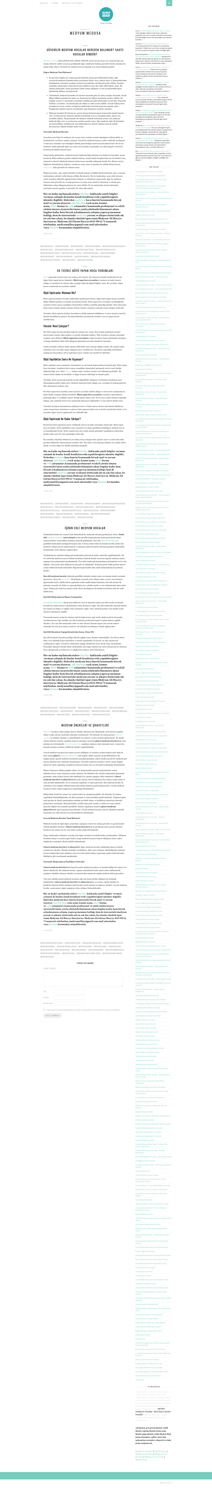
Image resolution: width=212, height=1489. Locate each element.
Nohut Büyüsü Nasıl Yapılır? (145, 1267)
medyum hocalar (55, 537)
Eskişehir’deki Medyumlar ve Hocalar (149, 1128)
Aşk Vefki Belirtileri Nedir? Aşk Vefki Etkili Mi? (151, 752)
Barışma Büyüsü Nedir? (144, 768)
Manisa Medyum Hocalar (144, 881)
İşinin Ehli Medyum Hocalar (85, 528)
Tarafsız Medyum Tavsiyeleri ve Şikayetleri (151, 748)
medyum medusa (91, 253)
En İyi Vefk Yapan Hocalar (144, 697)
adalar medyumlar (164, 1403)
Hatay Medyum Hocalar (144, 813)
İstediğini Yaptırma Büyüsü (145, 895)
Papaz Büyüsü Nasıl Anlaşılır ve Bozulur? (154, 151)
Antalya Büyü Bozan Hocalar (146, 1056)
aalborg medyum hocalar (149, 1409)
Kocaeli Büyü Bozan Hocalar (145, 877)
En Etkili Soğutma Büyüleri (144, 1120)
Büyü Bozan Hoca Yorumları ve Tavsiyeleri (151, 522)
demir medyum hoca (92, 943)
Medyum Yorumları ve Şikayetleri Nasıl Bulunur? (153, 1116)
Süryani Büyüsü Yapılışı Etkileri (146, 1319)
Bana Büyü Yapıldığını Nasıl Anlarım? (148, 365)
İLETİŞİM (55, 3)
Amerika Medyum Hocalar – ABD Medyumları (151, 277)
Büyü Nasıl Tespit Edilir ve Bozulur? (148, 411)
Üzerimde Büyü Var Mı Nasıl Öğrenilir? (149, 685)
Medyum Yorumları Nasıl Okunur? (147, 864)
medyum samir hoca (115, 950)
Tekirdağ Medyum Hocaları (145, 281)
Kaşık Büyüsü (140, 1339)
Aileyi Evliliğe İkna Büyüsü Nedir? (147, 1052)
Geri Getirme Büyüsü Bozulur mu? (148, 1224)
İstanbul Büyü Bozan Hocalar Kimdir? (149, 915)
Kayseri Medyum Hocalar (144, 938)
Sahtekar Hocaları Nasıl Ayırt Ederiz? (148, 786)
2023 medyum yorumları (151, 1417)
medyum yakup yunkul (50, 260)
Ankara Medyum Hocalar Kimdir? (147, 919)
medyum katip (67, 711)
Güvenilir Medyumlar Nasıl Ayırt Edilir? (149, 491)
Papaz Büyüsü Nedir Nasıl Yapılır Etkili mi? (150, 1323)
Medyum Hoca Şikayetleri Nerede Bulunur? (151, 891)
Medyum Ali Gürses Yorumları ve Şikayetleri (151, 1189)
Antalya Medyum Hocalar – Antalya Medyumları (153, 450)
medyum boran (85, 708)
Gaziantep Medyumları (143, 1200)
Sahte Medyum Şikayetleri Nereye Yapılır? (150, 946)
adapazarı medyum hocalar (159, 1392)
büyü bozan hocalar (110, 540)
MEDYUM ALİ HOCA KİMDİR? (72, 3)
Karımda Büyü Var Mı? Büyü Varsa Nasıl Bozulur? (153, 475)
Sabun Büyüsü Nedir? (143, 1275)
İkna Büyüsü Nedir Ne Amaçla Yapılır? (149, 1314)
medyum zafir (69, 260)
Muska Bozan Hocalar (143, 654)
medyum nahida (48, 714)
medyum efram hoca (64, 249)
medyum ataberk (93, 246)
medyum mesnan (96, 950)
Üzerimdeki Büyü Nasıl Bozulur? (147, 681)
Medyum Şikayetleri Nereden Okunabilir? (150, 1087)
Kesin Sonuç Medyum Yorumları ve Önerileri (151, 344)
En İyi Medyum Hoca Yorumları (146, 607)
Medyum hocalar (50, 60)
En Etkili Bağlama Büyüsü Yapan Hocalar (155, 31)
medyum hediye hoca (50, 253)
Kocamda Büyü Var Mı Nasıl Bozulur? (149, 483)
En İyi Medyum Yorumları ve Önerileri (149, 171)
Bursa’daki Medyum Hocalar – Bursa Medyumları (153, 1157)
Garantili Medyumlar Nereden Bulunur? (150, 744)
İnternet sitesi (48, 1003)
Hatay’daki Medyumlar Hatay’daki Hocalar (150, 1263)
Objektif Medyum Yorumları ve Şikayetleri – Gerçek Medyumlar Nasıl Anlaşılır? (151, 187)
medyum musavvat (64, 256)
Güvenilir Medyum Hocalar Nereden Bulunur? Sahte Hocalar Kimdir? (85, 51)
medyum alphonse (68, 708)
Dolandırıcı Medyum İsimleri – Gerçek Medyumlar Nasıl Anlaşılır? (153, 55)
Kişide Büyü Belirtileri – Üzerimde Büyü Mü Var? (152, 239)
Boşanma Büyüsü (141, 868)
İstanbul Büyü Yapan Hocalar (146, 1044)
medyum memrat (79, 950)
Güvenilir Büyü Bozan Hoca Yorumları (149, 526)
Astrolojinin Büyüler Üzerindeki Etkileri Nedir (151, 1371)
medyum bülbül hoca (66, 946)
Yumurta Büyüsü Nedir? (144, 1271)
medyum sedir (63, 714)
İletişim (53, 227)
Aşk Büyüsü (139, 1380)
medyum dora (100, 946)
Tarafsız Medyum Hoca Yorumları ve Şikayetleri (152, 950)
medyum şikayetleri (69, 755)
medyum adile (47, 246)
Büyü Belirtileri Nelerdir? (144, 1214)
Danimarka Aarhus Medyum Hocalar (148, 911)
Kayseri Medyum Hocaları (144, 1140)
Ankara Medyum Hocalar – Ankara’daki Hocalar (152, 829)
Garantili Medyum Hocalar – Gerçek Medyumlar (153, 211)
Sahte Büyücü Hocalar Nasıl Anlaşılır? (149, 782)
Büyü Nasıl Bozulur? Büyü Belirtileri (148, 677)
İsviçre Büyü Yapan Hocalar (145, 1024)
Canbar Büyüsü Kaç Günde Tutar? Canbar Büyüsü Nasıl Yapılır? (151, 96)
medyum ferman (116, 708)
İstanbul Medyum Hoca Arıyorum (147, 1040)
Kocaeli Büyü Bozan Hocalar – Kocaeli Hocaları (152, 564)
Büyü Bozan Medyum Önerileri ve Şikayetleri (151, 794)
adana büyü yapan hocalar (151, 1415)
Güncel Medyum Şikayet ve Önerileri (148, 756)
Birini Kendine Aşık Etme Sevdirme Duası (150, 1349)
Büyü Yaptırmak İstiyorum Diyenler (148, 1376)
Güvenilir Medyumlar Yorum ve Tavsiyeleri (151, 530)
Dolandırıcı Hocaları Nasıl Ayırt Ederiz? (149, 556)
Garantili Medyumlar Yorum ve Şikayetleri (150, 732)
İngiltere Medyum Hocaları (145, 215)
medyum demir (85, 946)
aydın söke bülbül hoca (52, 943)
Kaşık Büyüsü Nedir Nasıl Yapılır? (147, 256)
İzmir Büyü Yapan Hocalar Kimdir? (147, 927)
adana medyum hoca (142, 1392)
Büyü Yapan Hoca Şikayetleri (146, 803)
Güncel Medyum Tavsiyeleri (145, 336)
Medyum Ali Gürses (153, 1456)
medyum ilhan (140, 1397)
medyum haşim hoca (142, 1395)
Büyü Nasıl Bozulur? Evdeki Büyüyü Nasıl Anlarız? (153, 273)
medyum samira (82, 256)
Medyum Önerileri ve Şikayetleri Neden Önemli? (153, 1124)
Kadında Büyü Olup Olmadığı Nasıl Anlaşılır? (151, 585)
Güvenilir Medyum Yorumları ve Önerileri (150, 229)
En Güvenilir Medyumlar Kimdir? (147, 534)
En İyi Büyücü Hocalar (143, 717)
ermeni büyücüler (49, 708)
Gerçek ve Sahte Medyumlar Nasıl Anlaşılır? (151, 1012)
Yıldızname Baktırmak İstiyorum (147, 995)
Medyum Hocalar (143, 1451)
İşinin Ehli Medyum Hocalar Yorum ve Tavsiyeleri (153, 552)
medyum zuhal (47, 957)
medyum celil (47, 249)
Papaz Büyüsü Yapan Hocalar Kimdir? (149, 693)
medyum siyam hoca (81, 714)
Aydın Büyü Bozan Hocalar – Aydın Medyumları (152, 454)
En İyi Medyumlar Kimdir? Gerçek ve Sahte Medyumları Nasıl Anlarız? (151, 180)
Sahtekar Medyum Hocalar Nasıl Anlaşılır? (150, 999)
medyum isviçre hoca (71, 253)
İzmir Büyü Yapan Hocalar (145, 1036)
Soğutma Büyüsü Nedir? (144, 1112)
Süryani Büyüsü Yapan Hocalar (147, 1175)
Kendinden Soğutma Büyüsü (146, 764)
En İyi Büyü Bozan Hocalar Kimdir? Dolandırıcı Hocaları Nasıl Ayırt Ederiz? (152, 932)
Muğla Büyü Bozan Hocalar (145, 942)
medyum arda (77, 246)
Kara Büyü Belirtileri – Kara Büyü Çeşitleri (150, 479)
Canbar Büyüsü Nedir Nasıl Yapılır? (148, 1327)
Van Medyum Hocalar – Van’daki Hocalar (150, 573)
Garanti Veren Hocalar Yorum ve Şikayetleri (151, 736)
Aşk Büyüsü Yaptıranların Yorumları (148, 1136)
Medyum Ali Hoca (144, 1454)
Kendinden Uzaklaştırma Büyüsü (147, 689)
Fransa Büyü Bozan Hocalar (145, 1028)
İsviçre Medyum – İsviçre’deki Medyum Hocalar (152, 1185)
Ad (44, 991)
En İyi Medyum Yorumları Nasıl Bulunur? (150, 1097)
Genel (85, 45)
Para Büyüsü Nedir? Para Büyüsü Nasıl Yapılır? (152, 1003)
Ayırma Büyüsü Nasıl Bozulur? (146, 854)
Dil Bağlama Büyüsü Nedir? (145, 1161)
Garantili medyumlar (53, 602)
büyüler (85, 194)
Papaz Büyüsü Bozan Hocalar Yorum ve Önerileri (153, 597)
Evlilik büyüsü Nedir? (143, 1335)
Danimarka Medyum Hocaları (146, 1101)
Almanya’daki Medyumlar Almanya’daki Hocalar (153, 1255)
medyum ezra (47, 950)
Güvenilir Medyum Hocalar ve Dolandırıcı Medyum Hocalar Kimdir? (150, 627)
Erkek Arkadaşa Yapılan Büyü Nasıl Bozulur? (151, 219)
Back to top (165, 1483)
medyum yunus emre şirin (88, 953)
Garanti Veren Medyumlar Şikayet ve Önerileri (152, 713)
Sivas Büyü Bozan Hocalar (145, 568)
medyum (80, 200)
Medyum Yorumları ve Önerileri (147, 646)
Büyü (45, 277)
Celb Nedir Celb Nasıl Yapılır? (146, 1284)
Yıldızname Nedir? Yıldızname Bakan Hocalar (151, 1204)
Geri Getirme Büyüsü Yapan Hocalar (148, 615)
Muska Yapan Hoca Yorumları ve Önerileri (150, 297)
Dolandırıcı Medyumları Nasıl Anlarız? (149, 638)
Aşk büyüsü (78, 203)
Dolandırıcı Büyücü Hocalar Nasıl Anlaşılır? (150, 778)
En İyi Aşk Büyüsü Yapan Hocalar (147, 593)
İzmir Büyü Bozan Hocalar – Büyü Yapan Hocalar (153, 979)
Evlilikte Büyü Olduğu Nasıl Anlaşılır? (148, 907)
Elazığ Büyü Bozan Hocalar (145, 721)
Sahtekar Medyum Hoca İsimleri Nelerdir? (150, 307)
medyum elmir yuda (84, 249)
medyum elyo (115, 946)
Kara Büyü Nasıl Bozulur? (144, 669)
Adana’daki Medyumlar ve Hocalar (148, 1132)
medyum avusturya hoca (114, 246)
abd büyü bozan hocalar (150, 1403)
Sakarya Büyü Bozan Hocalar (146, 872)
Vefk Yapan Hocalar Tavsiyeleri (147, 650)
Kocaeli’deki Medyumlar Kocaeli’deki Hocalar (151, 1279)
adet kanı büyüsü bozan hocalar (145, 1406)
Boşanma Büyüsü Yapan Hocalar (147, 542)
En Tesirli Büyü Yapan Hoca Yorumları (85, 270)
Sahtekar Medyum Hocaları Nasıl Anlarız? (150, 340)
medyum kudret (82, 711)
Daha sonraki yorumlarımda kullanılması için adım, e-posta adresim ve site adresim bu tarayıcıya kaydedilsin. (83, 1010)
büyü (54, 206)
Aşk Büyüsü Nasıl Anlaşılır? (145, 705)
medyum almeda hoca (113, 943)
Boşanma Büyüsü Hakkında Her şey (148, 1363)
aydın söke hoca (72, 943)
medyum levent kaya (101, 711)
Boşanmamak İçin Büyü (144, 369)
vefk (71, 206)
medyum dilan (100, 708)
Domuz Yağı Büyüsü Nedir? (145, 1251)
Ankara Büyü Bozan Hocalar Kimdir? (148, 923)
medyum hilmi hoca (49, 711)
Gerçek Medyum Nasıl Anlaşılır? (147, 1304)
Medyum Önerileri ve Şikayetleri (85, 725)
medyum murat (47, 256)
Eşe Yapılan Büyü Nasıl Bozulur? (147, 589)
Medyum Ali (141, 1459)
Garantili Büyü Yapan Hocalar (146, 760)
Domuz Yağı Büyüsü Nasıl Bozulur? (156, 44)
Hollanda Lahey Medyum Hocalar (147, 1008)
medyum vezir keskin (100, 256)
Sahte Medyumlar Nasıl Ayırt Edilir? (148, 1016)
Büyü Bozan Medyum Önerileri (146, 798)
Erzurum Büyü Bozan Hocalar (146, 355)
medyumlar (48, 167)
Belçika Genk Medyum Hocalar (146, 1032)
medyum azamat (48, 946)
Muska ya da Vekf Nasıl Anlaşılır (147, 1359)
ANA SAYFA (44, 3)
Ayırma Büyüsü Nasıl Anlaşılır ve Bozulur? (150, 538)
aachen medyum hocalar (150, 1410)
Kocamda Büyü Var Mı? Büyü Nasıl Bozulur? (151, 581)
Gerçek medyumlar (73, 744)
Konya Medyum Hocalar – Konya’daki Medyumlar (153, 289)
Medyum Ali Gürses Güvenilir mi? (147, 658)
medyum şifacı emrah (50, 953)
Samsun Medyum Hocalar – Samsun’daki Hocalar (153, 285)
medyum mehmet (108, 253)
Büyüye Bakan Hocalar (143, 709)
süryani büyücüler (101, 714)
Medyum (47, 731)
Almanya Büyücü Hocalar (144, 1060)
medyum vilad (68, 953)
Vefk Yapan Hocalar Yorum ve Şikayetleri (150, 175)
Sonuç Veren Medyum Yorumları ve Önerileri (151, 471)
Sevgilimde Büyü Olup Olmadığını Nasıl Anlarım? (153, 850)
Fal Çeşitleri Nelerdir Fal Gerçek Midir (148, 1367)
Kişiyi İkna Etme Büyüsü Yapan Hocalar (149, 899)
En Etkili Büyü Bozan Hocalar (145, 740)
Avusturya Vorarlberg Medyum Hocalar (149, 1048)
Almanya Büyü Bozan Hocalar (146, 1064)
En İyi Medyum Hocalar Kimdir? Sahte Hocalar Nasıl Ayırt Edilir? (152, 139)
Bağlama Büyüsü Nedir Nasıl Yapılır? (148, 1331)
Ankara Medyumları (142, 1171)
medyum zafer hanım (112, 953)
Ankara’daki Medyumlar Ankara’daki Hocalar (151, 1288)
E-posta (46, 997)
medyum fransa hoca (105, 249)
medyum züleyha (85, 260)
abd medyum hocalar (153, 1397)
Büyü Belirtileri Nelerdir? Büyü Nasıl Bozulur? (151, 293)
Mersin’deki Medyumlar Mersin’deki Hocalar (151, 1259)
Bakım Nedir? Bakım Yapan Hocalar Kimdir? (151, 415)
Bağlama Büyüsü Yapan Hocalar (147, 487)
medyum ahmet (62, 246)
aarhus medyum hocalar (158, 1395)
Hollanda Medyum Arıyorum (145, 846)
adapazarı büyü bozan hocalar (149, 1400)
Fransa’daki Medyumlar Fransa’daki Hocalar (151, 1247)
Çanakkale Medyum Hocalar (145, 577)
